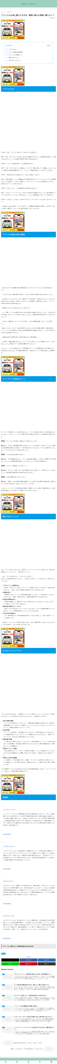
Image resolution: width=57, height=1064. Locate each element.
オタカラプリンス (8, 881)
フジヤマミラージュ (8, 846)
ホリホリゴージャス (8, 915)
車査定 (4, 953)
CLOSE (48, 45)
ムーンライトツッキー (9, 809)
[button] (47, 963)
